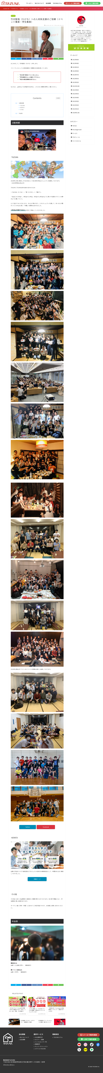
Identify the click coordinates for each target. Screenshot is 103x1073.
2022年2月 (75, 82)
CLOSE (58, 98)
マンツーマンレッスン (41, 1046)
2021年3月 (75, 101)
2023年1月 (75, 67)
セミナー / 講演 (39, 1039)
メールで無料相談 (74, 3)
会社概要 (48, 3)
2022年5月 (75, 78)
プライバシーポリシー (9, 1065)
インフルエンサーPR (41, 1042)
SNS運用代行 (39, 1037)
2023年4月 (75, 63)
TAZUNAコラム (57, 3)
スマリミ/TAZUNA (40, 1048)
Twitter (27, 827)
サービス (29, 3)
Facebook (46, 827)
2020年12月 (75, 112)
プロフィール (76, 137)
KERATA (22, 107)
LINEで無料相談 (93, 3)
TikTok (74, 126)
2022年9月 (75, 71)
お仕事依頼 (14, 978)
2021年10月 (75, 86)
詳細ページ (37, 879)
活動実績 (21, 103)
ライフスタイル (76, 141)
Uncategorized (76, 129)
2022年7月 (75, 75)
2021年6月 (75, 90)
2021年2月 (75, 105)
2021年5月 (75, 93)
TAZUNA (22, 105)
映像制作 (37, 1044)
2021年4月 (75, 97)
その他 (22, 109)
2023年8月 (75, 59)
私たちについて (39, 3)
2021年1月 (75, 109)
